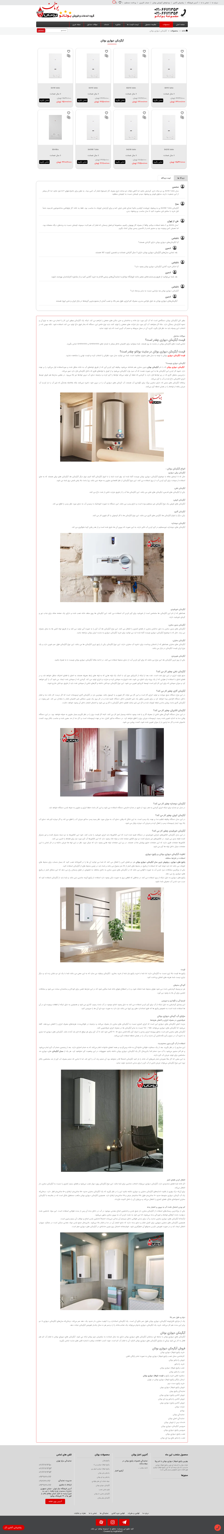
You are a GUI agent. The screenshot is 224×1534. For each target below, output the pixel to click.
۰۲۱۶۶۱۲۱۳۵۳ (45, 1468)
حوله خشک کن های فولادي (101, 1481)
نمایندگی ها (104, 1513)
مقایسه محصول (150, 24)
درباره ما (215, 3)
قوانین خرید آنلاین (118, 1513)
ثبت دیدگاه (166, 178)
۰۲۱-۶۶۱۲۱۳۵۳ (166, 10)
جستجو (41, 30)
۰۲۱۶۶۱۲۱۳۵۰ (45, 1465)
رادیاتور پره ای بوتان (103, 1477)
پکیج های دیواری (178, 862)
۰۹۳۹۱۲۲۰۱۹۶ (45, 1477)
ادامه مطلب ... (143, 1468)
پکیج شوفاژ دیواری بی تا (102, 1465)
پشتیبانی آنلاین (178, 3)
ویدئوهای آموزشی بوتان (161, 3)
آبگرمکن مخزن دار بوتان (102, 1494)
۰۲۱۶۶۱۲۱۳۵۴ (45, 1472)
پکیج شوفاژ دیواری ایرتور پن (100, 1469)
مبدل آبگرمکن (57, 1051)
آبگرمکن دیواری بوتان (103, 1485)
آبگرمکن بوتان (153, 367)
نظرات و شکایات (80, 1513)
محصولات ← (173, 30)
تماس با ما (205, 3)
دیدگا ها (180, 178)
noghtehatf (118, 1531)
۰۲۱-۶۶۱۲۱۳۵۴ (166, 13)
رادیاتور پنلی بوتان (104, 1473)
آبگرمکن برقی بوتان (103, 1498)
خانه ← (182, 30)
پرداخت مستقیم (130, 3)
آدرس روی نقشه (55, 1501)
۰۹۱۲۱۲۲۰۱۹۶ (44, 1481)
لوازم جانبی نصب (104, 1489)
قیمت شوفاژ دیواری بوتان (153, 1375)
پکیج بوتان (106, 1460)
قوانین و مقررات (133, 1513)
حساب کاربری (144, 3)
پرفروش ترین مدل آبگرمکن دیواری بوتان (152, 862)
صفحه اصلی (180, 24)
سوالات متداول (92, 24)
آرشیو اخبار (119, 1470)
